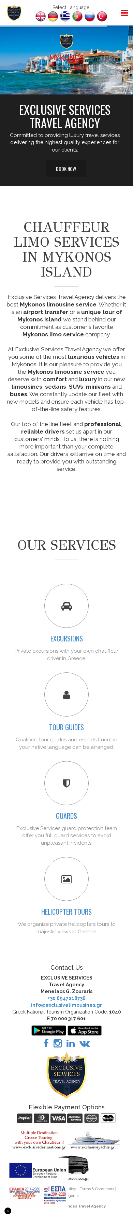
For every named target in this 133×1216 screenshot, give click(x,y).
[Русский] (89, 15)
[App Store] (84, 1030)
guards (66, 816)
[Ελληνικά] (65, 15)
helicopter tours (66, 911)
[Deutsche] (52, 15)
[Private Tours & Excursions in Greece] (39, 1139)
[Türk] (102, 15)
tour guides (66, 727)
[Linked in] (70, 1045)
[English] (40, 15)
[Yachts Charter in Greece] (94, 1139)
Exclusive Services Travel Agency (73, 1206)
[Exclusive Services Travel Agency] (14, 12)
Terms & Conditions (97, 1189)
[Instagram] (58, 1045)
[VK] (84, 1045)
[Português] (77, 15)
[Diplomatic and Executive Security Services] (66, 783)
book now (57, 67)
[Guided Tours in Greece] (66, 694)
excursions (66, 638)
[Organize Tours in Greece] (66, 606)
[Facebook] (46, 1045)
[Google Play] (48, 1030)
